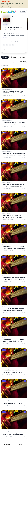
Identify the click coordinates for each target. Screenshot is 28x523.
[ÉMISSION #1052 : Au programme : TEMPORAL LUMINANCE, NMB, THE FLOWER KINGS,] (14, 207)
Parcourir (4, 16)
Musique (5, 24)
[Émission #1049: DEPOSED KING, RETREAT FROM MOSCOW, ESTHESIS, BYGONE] (14, 300)
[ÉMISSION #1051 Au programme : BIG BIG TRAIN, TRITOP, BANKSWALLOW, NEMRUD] (14, 238)
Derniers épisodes (22, 16)
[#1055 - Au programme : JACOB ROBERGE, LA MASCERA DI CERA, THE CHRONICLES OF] (14, 114)
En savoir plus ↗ (16, 6)
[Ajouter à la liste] (22, 95)
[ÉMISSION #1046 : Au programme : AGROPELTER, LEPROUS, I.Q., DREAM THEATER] (14, 393)
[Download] (24, 95)
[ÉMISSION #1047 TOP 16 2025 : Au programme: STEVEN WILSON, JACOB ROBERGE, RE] (14, 362)
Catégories (12, 16)
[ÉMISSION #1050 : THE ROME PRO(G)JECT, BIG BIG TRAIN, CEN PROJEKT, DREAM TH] (14, 269)
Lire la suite (5, 37)
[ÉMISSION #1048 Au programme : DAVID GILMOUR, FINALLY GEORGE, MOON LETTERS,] (14, 331)
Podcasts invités (6, 6)
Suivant (21, 444)
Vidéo (23, 57)
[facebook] (7, 45)
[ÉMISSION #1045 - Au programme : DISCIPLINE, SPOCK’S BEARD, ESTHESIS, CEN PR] (14, 424)
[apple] (10, 45)
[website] (4, 45)
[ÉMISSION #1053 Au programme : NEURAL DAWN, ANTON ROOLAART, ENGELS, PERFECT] (14, 176)
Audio (14, 57)
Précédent (7, 444)
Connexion (23, 11)
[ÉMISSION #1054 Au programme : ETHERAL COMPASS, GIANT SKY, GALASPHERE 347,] (14, 145)
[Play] (25, 70)
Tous (6, 57)
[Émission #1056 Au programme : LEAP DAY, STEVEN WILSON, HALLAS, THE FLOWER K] (14, 83)
